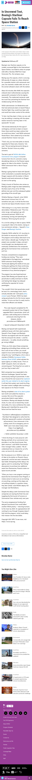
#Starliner (5, 419)
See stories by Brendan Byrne (11, 560)
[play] (2, 778)
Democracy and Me (8, 741)
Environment (16, 637)
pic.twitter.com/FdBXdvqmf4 (16, 321)
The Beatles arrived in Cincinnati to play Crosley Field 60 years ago (20, 616)
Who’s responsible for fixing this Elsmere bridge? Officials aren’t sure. (21, 591)
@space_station (16, 319)
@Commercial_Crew (10, 421)
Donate (26, 2)
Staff (4, 758)
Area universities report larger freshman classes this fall (21, 666)
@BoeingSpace (16, 415)
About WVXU (6, 724)
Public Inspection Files (9, 748)
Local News (16, 587)
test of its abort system (22, 391)
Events (5, 734)
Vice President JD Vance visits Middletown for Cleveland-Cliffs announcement (21, 579)
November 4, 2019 (22, 434)
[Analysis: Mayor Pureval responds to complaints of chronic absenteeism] (7, 627)
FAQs (4, 755)
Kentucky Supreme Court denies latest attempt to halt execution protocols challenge (21, 691)
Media (14, 612)
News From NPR (7, 543)
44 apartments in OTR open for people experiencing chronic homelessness (21, 679)
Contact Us (6, 737)
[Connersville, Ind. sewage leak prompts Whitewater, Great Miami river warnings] (7, 640)
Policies (5, 744)
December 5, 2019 (23, 325)
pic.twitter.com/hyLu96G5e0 (16, 430)
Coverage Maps (7, 751)
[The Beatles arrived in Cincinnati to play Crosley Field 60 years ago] (7, 615)
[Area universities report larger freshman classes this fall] (7, 665)
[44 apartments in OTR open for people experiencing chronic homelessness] (7, 677)
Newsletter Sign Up (8, 730)
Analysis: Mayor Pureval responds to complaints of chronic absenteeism (20, 629)
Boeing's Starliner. (15, 229)
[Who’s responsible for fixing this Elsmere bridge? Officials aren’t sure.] (7, 590)
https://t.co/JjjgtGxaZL (16, 428)
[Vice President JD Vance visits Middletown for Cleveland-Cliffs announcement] (7, 577)
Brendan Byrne (11, 25)
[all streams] (30, 778)
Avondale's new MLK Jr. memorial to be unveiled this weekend (21, 654)
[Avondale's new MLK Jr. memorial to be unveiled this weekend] (7, 653)
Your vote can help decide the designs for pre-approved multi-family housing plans (21, 604)
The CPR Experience (8, 720)
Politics (15, 574)
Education (15, 662)
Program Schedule (8, 727)
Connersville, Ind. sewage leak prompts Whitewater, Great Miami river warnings (21, 641)
